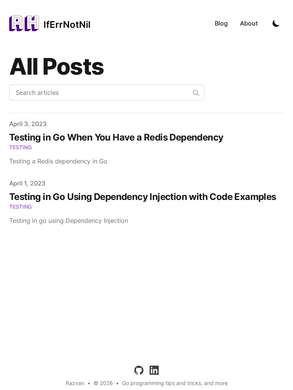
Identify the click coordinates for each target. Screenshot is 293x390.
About (249, 23)
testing (20, 147)
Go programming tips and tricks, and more (175, 383)
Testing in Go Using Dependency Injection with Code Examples (142, 196)
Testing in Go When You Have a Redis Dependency (116, 137)
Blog (221, 23)
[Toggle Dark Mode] (276, 23)
